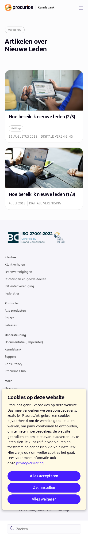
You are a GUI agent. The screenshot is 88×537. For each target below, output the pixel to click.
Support (10, 356)
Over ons (11, 388)
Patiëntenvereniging (19, 286)
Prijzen (10, 318)
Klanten (10, 257)
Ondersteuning (15, 335)
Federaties (12, 293)
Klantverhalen (15, 264)
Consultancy (13, 364)
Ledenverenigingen (18, 272)
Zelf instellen (44, 487)
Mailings (16, 128)
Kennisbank (13, 349)
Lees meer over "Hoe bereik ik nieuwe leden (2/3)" (44, 106)
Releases (11, 325)
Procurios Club (15, 371)
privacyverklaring (30, 463)
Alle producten (15, 310)
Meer (8, 381)
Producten (12, 303)
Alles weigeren (44, 499)
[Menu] (81, 7)
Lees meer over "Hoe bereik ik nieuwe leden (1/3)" (44, 178)
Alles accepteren (44, 476)
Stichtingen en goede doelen (25, 279)
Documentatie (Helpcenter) (24, 342)
